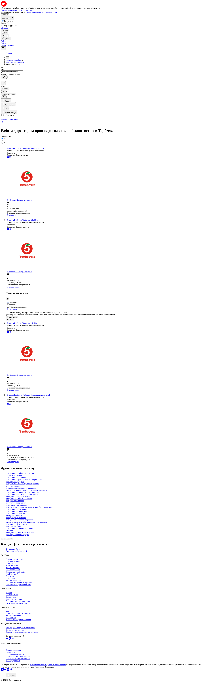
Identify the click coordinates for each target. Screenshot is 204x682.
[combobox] (12, 71)
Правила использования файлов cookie (41, 12)
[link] (5, 35)
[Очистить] (4, 77)
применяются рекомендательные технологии (48, 665)
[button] (3, 41)
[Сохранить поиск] (3, 83)
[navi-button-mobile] (3, 48)
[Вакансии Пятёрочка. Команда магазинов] (104, 179)
